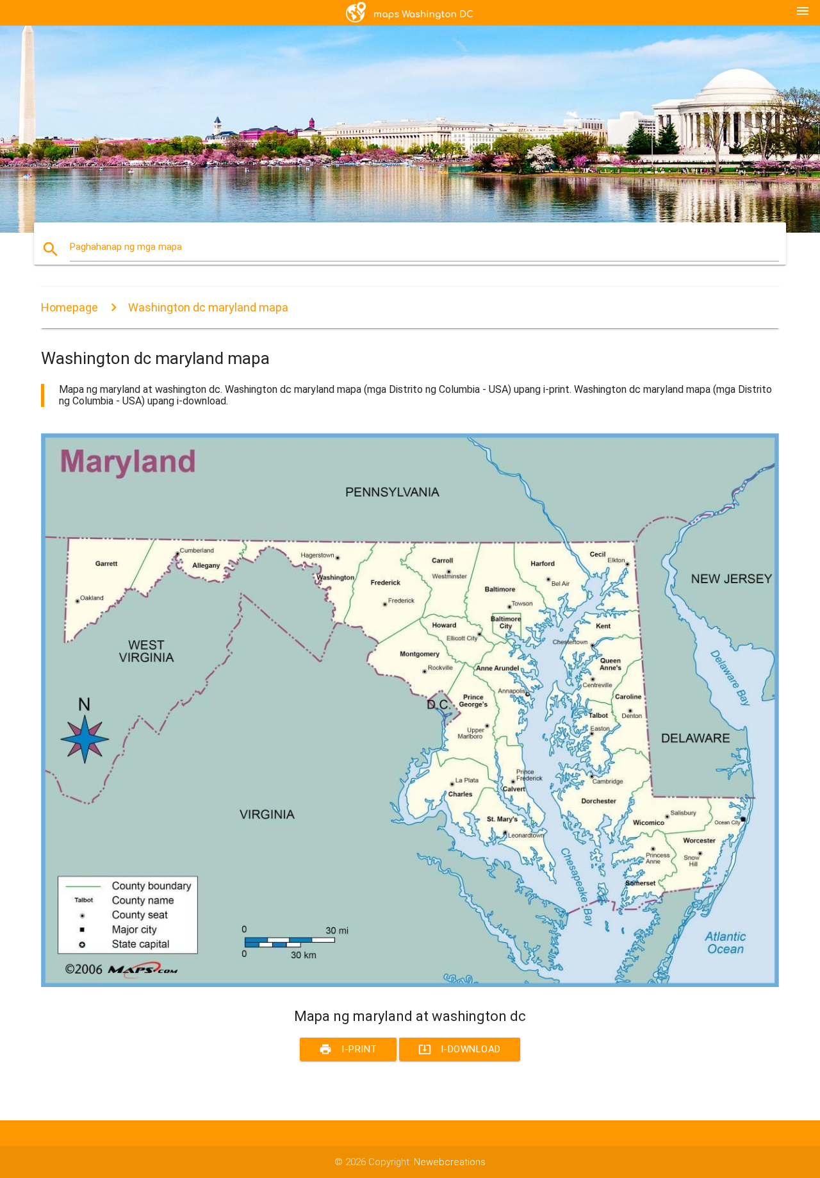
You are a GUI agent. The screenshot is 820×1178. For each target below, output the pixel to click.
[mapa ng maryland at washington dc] (410, 984)
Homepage (69, 307)
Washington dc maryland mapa (208, 307)
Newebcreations (450, 1162)
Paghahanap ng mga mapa (126, 247)
